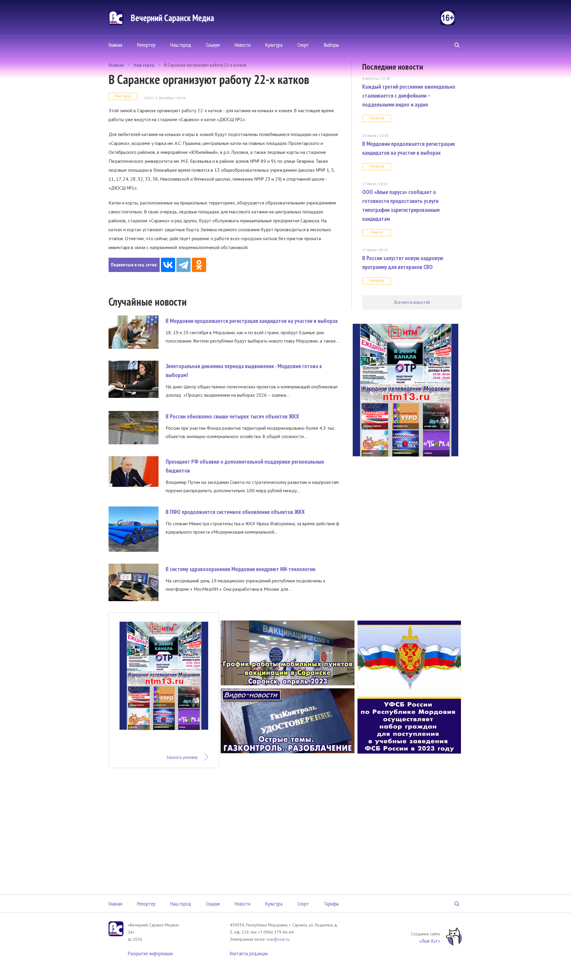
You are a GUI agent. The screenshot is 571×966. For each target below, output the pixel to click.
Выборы (331, 44)
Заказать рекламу (181, 757)
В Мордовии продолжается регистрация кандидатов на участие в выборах (252, 321)
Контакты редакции (249, 953)
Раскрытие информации (150, 953)
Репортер (146, 44)
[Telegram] (183, 265)
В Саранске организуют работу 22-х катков (205, 65)
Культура (274, 44)
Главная (115, 44)
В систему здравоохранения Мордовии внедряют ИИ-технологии (240, 569)
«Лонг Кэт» (429, 940)
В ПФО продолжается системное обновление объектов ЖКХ (235, 512)
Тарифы (331, 903)
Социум (213, 44)
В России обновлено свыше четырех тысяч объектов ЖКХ (232, 416)
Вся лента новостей (412, 302)
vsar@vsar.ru (277, 939)
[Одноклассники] (199, 265)
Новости (242, 44)
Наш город (180, 44)
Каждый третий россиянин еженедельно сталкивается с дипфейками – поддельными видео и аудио (408, 95)
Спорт (303, 44)
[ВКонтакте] (168, 265)
